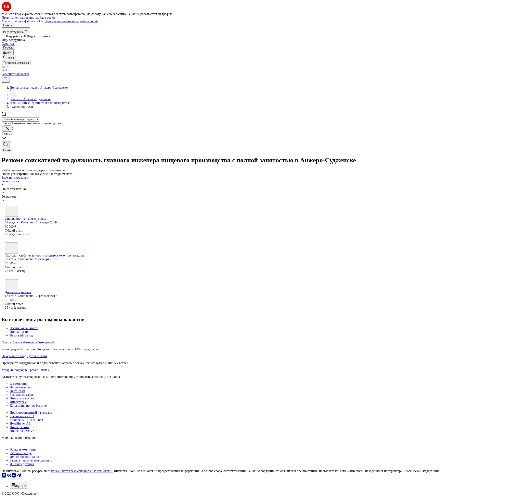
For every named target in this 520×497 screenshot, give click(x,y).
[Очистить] (7, 128)
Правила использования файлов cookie (71, 21)
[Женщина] (11, 211)
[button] (6, 66)
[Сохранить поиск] (6, 144)
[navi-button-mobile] (6, 79)
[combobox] (20, 119)
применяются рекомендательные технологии (82, 471)
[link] (8, 57)
